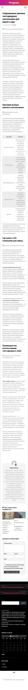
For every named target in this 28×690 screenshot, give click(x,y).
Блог (4, 664)
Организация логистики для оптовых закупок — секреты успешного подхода (6, 527)
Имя (5, 553)
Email (16, 553)
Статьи (14, 25)
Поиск (3, 600)
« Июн (3, 654)
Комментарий (8, 543)
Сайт (5, 559)
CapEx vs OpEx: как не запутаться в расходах (13, 615)
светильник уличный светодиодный (12, 439)
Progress (14, 2)
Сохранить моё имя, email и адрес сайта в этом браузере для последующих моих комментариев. (14, 566)
